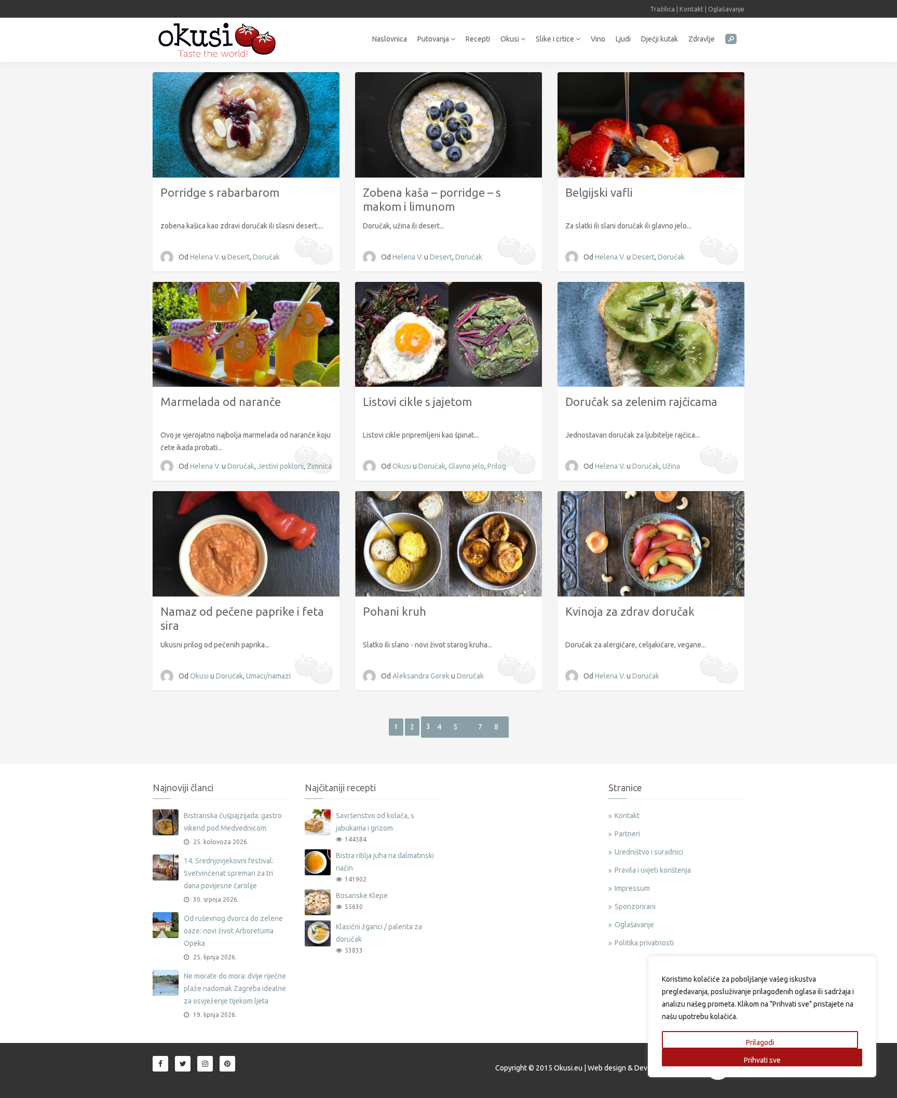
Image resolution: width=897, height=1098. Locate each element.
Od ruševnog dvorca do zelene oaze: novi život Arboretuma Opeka (233, 930)
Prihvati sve (762, 1060)
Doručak (266, 257)
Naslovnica (389, 39)
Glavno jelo (466, 466)
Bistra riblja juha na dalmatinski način (385, 861)
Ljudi (623, 39)
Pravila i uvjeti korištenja (653, 870)
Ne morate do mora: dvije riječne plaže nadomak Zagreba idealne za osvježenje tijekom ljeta (235, 988)
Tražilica (662, 8)
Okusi (510, 39)
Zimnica (319, 466)
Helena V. (206, 257)
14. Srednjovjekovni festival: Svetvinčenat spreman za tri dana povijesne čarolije (229, 873)
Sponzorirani (635, 906)
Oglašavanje (726, 8)
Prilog (496, 466)
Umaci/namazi (268, 676)
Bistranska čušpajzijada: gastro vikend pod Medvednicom (233, 821)
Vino (598, 39)
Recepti (478, 39)
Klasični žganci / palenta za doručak (379, 933)
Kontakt (691, 8)
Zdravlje (701, 39)
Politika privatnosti (644, 943)
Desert (238, 257)
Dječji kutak (659, 39)
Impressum (632, 888)
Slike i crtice (556, 39)
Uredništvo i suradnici (649, 852)
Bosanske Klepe (362, 895)
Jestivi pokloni (280, 466)
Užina (671, 466)
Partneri (627, 834)
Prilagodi (760, 1042)
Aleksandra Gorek (421, 676)
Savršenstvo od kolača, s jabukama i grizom (375, 821)
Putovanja (434, 39)
